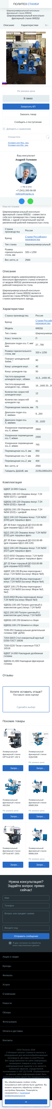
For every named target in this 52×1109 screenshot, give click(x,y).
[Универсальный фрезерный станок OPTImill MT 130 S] (13, 738)
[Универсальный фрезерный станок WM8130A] (39, 786)
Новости (7, 1003)
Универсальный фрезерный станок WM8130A (37, 802)
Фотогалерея (10, 1022)
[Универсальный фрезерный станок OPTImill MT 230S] (13, 835)
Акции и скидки (11, 957)
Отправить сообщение (26, 936)
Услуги (6, 984)
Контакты (8, 1040)
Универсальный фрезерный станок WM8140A (37, 851)
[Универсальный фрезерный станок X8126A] (13, 786)
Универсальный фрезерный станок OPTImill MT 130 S (11, 754)
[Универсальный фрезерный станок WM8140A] (39, 835)
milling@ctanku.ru (25, 194)
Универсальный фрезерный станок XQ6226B (37, 754)
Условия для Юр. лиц (18, 145)
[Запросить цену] (46, 762)
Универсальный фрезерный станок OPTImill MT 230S (11, 851)
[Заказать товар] (20, 762)
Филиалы (8, 975)
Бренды (7, 966)
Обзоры (7, 1012)
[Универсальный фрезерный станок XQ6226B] (39, 738)
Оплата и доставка (13, 1031)
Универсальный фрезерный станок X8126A (11, 802)
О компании (9, 994)
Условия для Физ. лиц (18, 143)
